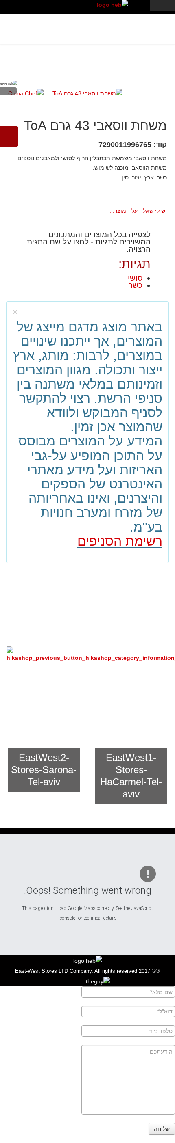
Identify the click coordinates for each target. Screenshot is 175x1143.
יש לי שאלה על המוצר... (138, 210)
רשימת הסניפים (119, 541)
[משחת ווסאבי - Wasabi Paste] (87, 93)
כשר (135, 285)
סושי (135, 278)
